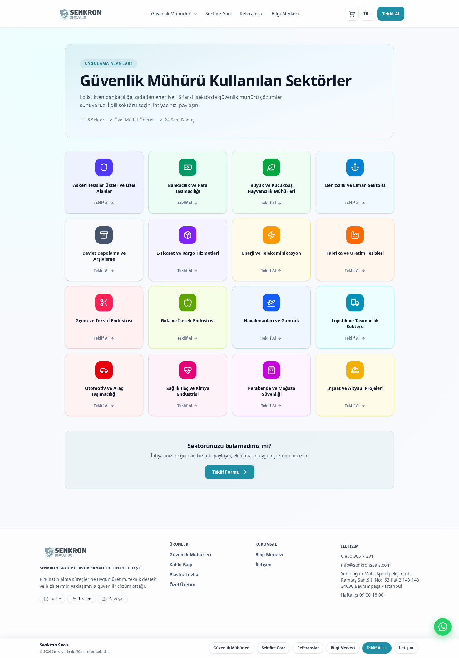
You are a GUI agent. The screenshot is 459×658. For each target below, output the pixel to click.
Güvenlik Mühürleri (171, 14)
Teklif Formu (225, 472)
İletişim (263, 564)
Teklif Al (390, 14)
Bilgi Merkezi (285, 14)
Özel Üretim (182, 584)
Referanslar (252, 14)
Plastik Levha (184, 574)
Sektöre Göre (218, 14)
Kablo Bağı (181, 564)
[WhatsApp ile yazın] (443, 627)
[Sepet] (352, 14)
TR (365, 13)
